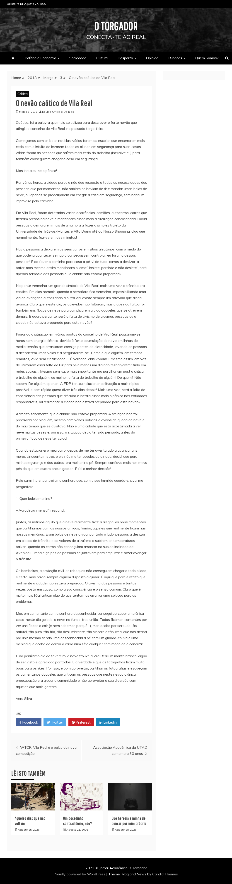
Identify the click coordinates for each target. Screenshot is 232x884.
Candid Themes (165, 874)
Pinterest (83, 722)
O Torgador (116, 25)
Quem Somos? (207, 58)
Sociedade (77, 58)
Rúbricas (175, 58)
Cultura (102, 58)
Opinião (152, 58)
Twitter (56, 722)
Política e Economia (40, 58)
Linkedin (109, 722)
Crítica (22, 93)
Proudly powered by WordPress (79, 874)
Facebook (29, 722)
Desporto (125, 58)
